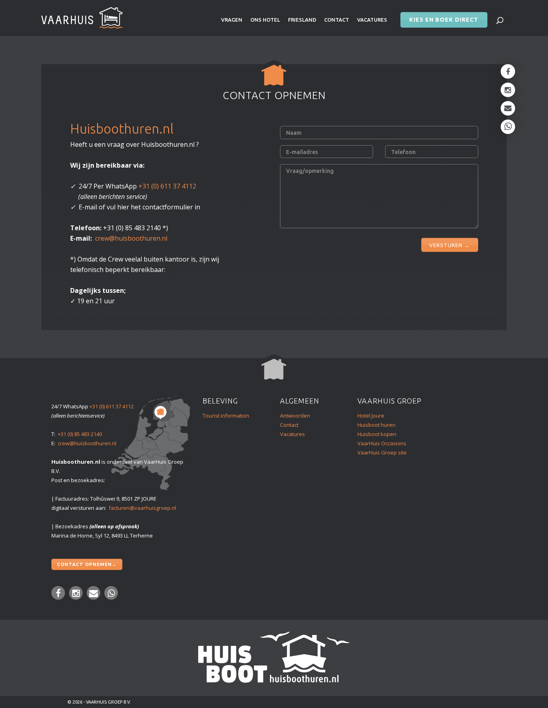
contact (336, 19)
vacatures (372, 19)
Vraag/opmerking (310, 171)
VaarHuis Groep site (382, 452)
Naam (293, 133)
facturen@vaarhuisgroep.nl (142, 507)
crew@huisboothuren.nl (131, 238)
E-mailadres (302, 152)
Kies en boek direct (443, 19)
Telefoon (403, 152)
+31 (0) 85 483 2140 (80, 434)
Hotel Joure (370, 415)
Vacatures (292, 434)
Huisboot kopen (376, 434)
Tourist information (226, 415)
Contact (289, 424)
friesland (302, 19)
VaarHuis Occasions (381, 443)
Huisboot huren (376, 424)
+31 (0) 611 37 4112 (167, 186)
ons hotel (265, 19)
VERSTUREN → (449, 245)
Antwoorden (295, 415)
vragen (231, 19)
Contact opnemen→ (87, 564)
